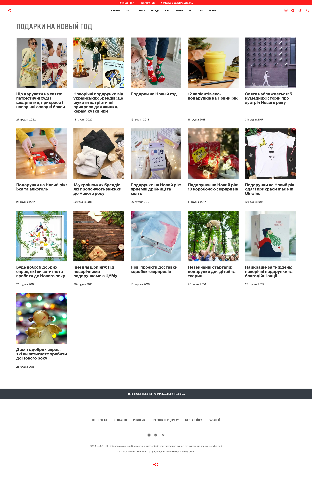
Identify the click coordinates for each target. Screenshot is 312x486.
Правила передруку (165, 420)
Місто (129, 10)
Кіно (167, 10)
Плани (212, 10)
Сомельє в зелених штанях (177, 2)
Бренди (155, 10)
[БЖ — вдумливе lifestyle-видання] (24, 10)
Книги (179, 10)
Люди (141, 10)
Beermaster (148, 2)
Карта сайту (193, 420)
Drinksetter (126, 2)
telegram (179, 393)
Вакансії (214, 420)
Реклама (139, 420)
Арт (191, 10)
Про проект (99, 420)
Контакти (120, 420)
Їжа (201, 10)
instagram (155, 393)
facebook (167, 393)
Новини (115, 10)
